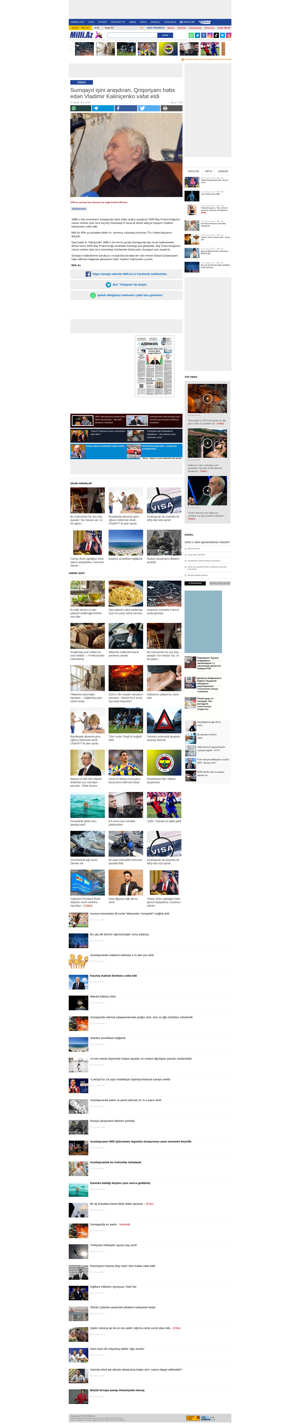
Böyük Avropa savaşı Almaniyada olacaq (117, 1390)
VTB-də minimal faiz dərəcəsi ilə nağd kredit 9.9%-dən (99, 202)
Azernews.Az (195, 28)
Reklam (85, 28)
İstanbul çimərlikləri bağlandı (108, 1038)
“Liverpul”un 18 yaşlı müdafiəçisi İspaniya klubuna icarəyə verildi (130, 1079)
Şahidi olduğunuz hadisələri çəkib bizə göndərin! (130, 295)
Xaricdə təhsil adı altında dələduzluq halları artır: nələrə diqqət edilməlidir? (136, 1369)
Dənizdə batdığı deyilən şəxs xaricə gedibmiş (120, 1183)
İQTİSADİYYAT (118, 22)
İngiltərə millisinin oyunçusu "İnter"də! (113, 1286)
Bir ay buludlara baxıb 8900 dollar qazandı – (121, 1203)
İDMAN (132, 22)
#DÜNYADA (79, 209)
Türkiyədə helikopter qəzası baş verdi (113, 1245)
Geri (70, 49)
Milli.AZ (81, 35)
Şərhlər (223, 171)
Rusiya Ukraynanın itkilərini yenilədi (112, 1121)
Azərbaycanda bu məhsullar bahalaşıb (115, 1162)
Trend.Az (181, 28)
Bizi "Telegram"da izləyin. (129, 284)
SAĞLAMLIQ (170, 22)
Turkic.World (224, 28)
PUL (142, 28)
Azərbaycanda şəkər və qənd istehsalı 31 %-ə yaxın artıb (125, 1100)
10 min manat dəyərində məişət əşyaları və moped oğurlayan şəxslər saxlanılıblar (141, 1058)
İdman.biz (209, 28)
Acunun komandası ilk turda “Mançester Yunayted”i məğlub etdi (129, 913)
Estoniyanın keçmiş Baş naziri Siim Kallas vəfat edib (122, 1266)
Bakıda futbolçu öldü (103, 996)
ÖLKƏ (91, 22)
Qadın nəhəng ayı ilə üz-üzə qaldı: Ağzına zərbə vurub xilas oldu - (135, 1328)
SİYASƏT (102, 22)
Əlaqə (75, 28)
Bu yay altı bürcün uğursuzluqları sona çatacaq (119, 934)
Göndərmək (195, 583)
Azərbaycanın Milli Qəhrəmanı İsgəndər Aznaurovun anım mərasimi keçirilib (140, 1141)
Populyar (193, 171)
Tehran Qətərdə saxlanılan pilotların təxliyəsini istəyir (123, 1307)
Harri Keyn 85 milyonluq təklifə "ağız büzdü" (117, 1348)
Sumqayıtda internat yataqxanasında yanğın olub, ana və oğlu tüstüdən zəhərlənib (141, 1017)
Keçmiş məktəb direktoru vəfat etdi (113, 975)
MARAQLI (155, 22)
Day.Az (171, 28)
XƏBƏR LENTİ (77, 22)
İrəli (229, 49)
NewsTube (189, 22)
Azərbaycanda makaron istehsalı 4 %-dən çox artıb (122, 955)
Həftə (208, 171)
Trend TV (109, 28)
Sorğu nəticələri (220, 583)
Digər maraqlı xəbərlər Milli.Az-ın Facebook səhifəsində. (129, 274)
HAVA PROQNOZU (156, 28)
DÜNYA (143, 22)
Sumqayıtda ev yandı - (110, 1224)
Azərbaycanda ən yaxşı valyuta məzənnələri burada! (208, 59)
